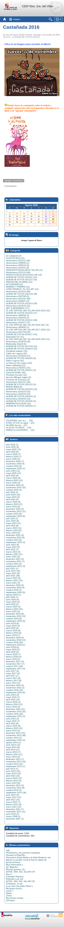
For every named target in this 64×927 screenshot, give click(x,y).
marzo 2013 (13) (14, 778)
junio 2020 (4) (12, 599)
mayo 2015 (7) (13, 721)
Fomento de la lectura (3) (18, 379)
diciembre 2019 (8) (15, 614)
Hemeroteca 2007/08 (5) (17, 296)
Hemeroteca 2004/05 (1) (17, 327)
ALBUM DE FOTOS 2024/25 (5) (21, 401)
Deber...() (9, 894)
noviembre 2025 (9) (15, 463)
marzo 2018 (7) (13, 654)
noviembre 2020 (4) (15, 587)
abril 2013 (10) (13, 776)
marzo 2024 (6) (13, 502)
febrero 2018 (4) (13, 656)
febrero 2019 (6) (13, 633)
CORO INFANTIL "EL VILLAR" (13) (22, 289)
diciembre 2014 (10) (15, 733)
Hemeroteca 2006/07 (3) (17, 301)
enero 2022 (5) (13, 556)
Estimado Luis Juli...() (20, 880)
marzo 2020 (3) (13, 606)
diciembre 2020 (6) (15, 585)
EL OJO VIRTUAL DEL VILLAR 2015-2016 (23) (28, 310)
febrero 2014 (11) (14, 754)
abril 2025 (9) (12, 475)
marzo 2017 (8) (13, 678)
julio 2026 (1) (12, 444)
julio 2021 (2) (12, 568)
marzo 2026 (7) (13, 454)
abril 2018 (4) (12, 652)
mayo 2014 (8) (13, 747)
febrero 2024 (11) (14, 504)
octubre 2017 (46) (14, 666)
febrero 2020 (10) (14, 609)
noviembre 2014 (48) (16, 735)
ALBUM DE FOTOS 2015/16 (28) (21, 320)
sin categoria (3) (13, 256)
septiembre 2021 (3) (15, 566)
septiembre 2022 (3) (15, 542)
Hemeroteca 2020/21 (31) (18, 368)
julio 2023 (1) (12, 518)
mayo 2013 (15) (13, 773)
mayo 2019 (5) (13, 626)
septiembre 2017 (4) (15, 668)
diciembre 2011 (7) (15, 809)
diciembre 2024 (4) (15, 485)
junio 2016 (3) (12, 695)
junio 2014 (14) (13, 745)
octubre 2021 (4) (14, 564)
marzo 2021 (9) (13, 578)
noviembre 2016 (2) (15, 687)
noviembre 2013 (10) (16, 761)
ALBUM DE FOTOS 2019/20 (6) (21, 358)
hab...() (23, 851)
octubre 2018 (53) (14, 642)
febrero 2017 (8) (13, 680)
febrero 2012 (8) (13, 804)
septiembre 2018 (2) (15, 645)
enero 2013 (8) (13, 783)
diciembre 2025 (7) (15, 461)
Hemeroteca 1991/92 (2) (17, 317)
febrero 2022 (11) (14, 554)
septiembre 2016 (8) (15, 692)
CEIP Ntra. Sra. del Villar (37, 6)
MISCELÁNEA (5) (14, 387)
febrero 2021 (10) (14, 580)
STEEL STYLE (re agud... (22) (20, 423)
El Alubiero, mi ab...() (19, 884)
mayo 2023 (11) (13, 523)
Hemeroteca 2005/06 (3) (17, 315)
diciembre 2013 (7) (15, 759)
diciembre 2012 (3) (15, 785)
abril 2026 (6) (12, 452)
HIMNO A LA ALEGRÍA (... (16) (20, 430)
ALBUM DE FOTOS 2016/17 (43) (21, 334)
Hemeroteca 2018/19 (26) (18, 341)
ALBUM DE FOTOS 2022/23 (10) (21, 389)
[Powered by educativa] (6, 914)
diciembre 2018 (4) (15, 637)
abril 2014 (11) (13, 749)
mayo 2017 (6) (13, 673)
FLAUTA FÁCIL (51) (15, 258)
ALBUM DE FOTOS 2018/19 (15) (21, 348)
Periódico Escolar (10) (16, 375)
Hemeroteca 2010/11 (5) (17, 267)
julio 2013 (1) (12, 768)
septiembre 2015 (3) (15, 716)
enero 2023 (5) (13, 533)
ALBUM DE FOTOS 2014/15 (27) (21, 313)
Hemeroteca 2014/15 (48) (18, 298)
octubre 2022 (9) (14, 540)
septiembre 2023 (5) (15, 516)
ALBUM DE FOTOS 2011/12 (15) (21, 279)
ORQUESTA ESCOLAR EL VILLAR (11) (24, 270)
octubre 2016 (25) (14, 690)
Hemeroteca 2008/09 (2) (17, 263)
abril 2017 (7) (12, 676)
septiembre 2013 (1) (15, 766)
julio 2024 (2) (12, 492)
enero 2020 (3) (13, 611)
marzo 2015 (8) (13, 726)
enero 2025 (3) (13, 483)
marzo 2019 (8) (13, 630)
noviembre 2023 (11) (16, 511)
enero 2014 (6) (13, 757)
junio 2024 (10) (13, 494)
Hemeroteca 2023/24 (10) (18, 394)
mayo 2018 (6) (13, 649)
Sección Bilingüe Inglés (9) (18, 377)
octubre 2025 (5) (14, 466)
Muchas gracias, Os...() (20, 870)
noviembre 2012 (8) (15, 788)
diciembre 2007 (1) (15, 819)
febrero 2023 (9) (13, 530)
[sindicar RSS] (61, 915)
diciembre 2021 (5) (15, 559)
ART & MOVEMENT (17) (17, 308)
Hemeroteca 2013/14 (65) (18, 291)
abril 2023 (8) (12, 525)
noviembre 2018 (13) (16, 640)
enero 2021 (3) (13, 583)
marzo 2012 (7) (13, 802)
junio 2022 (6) (12, 544)
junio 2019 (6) (12, 623)
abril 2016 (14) (13, 699)
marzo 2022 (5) (13, 552)
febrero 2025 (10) (14, 480)
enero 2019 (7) (13, 635)
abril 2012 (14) (13, 799)
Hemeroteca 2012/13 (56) (18, 272)
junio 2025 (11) (13, 471)
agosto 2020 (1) (13, 595)
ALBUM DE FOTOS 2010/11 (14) (21, 277)
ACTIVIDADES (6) (14, 284)
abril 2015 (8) (12, 723)
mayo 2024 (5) (13, 497)
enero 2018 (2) (13, 659)
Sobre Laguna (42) (15, 360)
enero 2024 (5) (13, 506)
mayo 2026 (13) (13, 449)
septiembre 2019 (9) (15, 621)
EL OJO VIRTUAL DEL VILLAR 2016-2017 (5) (27, 325)
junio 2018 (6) (12, 647)
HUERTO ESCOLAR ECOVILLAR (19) (24, 275)
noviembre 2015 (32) (16, 711)
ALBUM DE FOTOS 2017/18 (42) (21, 346)
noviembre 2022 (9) (15, 537)
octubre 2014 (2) (14, 738)
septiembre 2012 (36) (16, 792)
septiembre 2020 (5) (15, 592)
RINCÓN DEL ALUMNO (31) (19, 282)
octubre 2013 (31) (14, 764)
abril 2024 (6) (12, 499)
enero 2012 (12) (13, 807)
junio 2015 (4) (12, 718)
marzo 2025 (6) (13, 478)
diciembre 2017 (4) (15, 661)
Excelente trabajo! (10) (16, 351)
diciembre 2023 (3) (15, 509)
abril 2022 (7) (12, 549)
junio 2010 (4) (12, 814)
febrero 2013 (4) (13, 780)
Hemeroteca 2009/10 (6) (17, 265)
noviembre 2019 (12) (16, 616)
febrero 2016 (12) (14, 704)
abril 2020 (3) (12, 604)
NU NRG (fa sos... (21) (16, 425)
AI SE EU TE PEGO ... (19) (18, 427)
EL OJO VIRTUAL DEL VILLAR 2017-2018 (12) (28, 329)
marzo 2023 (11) (14, 528)
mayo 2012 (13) (13, 797)
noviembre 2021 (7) (15, 561)
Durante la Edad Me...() (28, 858)
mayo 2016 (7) (13, 697)
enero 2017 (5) (13, 683)
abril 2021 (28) (13, 575)
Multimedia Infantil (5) (16, 344)
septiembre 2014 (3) (15, 740)
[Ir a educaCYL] (32, 918)
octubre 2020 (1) (14, 590)
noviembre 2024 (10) (16, 487)
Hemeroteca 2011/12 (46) (18, 260)
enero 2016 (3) (13, 707)
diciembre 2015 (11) (15, 709)
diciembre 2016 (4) (15, 685)
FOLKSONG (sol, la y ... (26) (19, 420)
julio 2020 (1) (12, 597)
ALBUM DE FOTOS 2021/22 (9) (21, 384)
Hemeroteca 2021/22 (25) (18, 382)
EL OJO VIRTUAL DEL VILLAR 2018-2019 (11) (28, 339)
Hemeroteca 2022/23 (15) (18, 391)
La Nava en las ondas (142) (19, 363)
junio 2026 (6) (12, 447)
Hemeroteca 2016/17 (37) (18, 322)
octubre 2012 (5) (14, 790)
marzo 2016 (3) (13, 702)
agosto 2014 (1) (13, 742)
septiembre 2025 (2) (15, 468)
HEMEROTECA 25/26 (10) (18, 403)
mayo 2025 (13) (13, 473)
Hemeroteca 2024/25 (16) (18, 399)
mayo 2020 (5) (13, 602)
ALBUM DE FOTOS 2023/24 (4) (21, 396)
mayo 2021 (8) (13, 573)
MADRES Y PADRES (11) (18, 287)
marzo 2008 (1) (13, 816)
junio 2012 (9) (12, 795)
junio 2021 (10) (13, 571)
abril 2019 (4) (12, 628)
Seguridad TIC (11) (15, 337)
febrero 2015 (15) (14, 728)
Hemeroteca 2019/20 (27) (18, 356)
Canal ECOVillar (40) (16, 372)
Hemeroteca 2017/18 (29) (18, 332)
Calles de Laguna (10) (16, 353)
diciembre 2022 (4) (15, 535)
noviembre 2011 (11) (15, 811)
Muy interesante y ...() (15, 865)
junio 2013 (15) (13, 771)
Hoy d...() (15, 875)
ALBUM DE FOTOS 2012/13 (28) (21, 294)
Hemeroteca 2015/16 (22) (18, 306)
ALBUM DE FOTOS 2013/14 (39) (21, 303)
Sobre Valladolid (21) (16, 365)
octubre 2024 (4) (14, 490)
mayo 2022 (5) (13, 547)
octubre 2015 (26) (14, 714)
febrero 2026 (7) (13, 456)
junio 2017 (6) (12, 671)
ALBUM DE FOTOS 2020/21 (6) (21, 370)
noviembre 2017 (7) (15, 664)
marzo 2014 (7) (13, 752)
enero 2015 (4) (13, 730)
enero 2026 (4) (13, 459)
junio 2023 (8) (12, 521)
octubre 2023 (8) (14, 514)
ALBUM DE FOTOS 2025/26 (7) (21, 406)
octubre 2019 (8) (14, 618)
